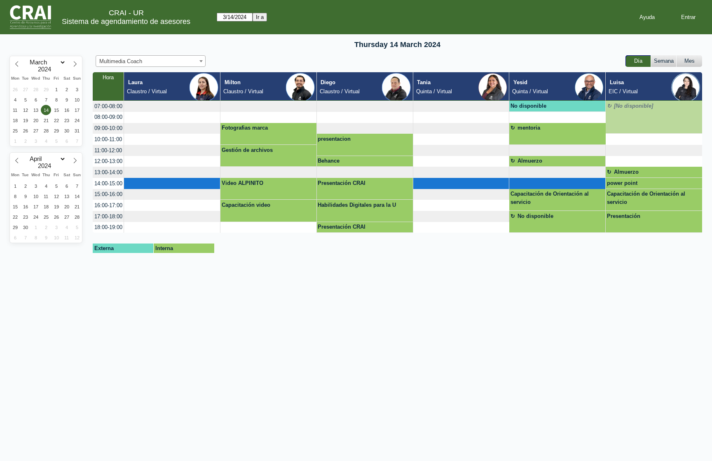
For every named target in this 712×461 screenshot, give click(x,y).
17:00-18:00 (108, 216)
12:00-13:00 (108, 161)
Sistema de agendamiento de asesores (126, 21)
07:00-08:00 (108, 106)
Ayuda (647, 17)
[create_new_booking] (172, 106)
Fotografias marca (245, 128)
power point (622, 183)
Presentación (623, 216)
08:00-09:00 (108, 117)
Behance (329, 161)
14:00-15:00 (108, 183)
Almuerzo (530, 161)
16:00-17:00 (108, 205)
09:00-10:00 (108, 128)
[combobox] (151, 61)
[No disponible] (633, 106)
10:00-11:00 (108, 139)
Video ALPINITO (242, 183)
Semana (664, 61)
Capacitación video (246, 205)
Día (638, 61)
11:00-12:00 (108, 150)
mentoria (529, 128)
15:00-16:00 (108, 194)
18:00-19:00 (108, 227)
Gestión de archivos (247, 150)
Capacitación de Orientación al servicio (550, 198)
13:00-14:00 (108, 172)
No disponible (528, 106)
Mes (689, 61)
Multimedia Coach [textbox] (120, 61)
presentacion (334, 139)
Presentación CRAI (341, 183)
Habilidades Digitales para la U (357, 205)
